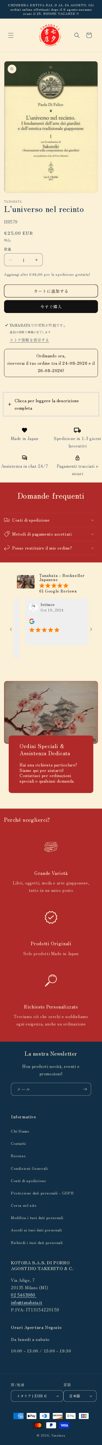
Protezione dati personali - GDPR (42, 1193)
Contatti (18, 1143)
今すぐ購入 (51, 306)
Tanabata (58, 1435)
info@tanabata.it (26, 1302)
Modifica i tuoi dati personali (37, 1217)
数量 (7, 249)
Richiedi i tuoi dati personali (37, 1242)
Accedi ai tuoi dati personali (36, 1230)
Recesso (18, 1155)
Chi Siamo (20, 1131)
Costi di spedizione (28, 1180)
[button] (11, 35)
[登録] (85, 1089)
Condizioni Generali (29, 1168)
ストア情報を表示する (29, 340)
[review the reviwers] (21, 622)
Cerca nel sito (23, 1205)
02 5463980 (24, 1295)
